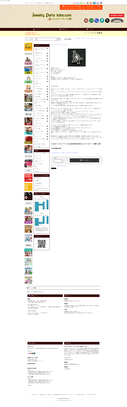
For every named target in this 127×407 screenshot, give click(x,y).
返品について (53, 165)
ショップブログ (87, 394)
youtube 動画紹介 (38, 183)
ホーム (52, 44)
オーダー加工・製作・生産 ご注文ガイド (41, 189)
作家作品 (78, 38)
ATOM (94, 394)
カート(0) (91, 29)
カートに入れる (85, 160)
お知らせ (37, 171)
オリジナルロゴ (38, 158)
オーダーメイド (38, 155)
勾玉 (75, 38)
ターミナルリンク (64, 44)
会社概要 (37, 180)
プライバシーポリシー (70, 394)
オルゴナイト (97, 38)
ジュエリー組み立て (39, 163)
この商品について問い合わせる (66, 152)
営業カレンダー (38, 185)
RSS (91, 394)
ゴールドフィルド (90, 38)
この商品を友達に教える (55, 152)
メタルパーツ (57, 44)
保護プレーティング (39, 161)
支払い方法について (35, 394)
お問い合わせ (64, 29)
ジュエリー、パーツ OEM (40, 153)
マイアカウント (38, 29)
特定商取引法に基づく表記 (61, 165)
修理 (36, 166)
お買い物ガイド (38, 178)
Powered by (57, 400)
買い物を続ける (75, 152)
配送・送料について (44, 394)
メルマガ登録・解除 (92, 32)
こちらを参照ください (44, 312)
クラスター (83, 38)
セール (36, 168)
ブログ (85, 32)
